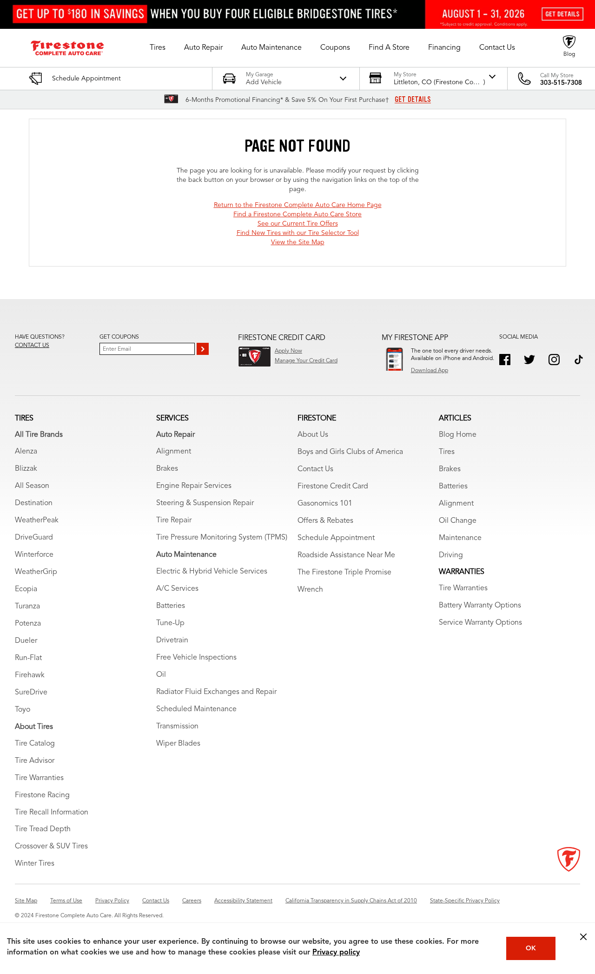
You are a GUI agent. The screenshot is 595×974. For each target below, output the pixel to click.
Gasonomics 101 (325, 503)
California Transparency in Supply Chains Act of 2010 (351, 901)
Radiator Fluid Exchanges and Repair (216, 692)
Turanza (27, 606)
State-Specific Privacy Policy (465, 901)
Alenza (26, 451)
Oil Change (457, 521)
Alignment (173, 451)
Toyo (22, 710)
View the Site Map (297, 242)
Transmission (177, 726)
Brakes (167, 469)
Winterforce (34, 555)
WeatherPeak (37, 520)
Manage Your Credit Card (306, 361)
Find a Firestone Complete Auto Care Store (297, 214)
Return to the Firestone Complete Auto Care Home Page (298, 205)
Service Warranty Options (480, 623)
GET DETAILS (413, 99)
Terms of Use (66, 901)
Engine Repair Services (193, 486)
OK (531, 948)
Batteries (170, 606)
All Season (32, 486)
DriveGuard (34, 537)
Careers (191, 901)
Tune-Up (170, 623)
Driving (451, 555)
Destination (34, 503)
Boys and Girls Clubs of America (350, 452)
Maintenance (460, 538)
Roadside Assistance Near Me (346, 555)
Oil (161, 675)
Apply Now (288, 351)
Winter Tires (34, 863)
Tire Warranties (39, 778)
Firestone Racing (42, 795)
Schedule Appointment (336, 538)
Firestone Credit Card (333, 486)
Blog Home (457, 435)
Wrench (310, 590)
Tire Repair (174, 520)
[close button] (583, 936)
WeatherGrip (36, 572)
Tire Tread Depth (43, 829)
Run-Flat (28, 658)
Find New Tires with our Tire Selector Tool (298, 233)
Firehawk (30, 675)
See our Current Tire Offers (298, 223)
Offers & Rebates (325, 521)
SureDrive (31, 692)
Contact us (32, 345)
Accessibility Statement (243, 901)
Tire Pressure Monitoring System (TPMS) (221, 537)
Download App (429, 371)
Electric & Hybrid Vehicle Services (211, 571)
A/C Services (177, 589)
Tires (447, 452)
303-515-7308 (561, 83)
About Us (313, 435)
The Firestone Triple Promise (344, 572)
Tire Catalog (35, 743)
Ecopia (26, 589)
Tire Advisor (34, 761)
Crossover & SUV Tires (51, 846)
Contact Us (315, 469)
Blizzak (26, 469)
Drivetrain (172, 640)
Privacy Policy (112, 901)
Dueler (26, 641)
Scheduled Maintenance (196, 709)
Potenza (28, 623)
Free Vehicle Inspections (196, 657)
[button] (157, 48)
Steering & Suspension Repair (205, 503)
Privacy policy (336, 952)
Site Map (26, 901)
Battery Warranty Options (480, 605)
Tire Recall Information (51, 812)
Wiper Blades (178, 743)
